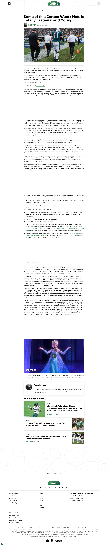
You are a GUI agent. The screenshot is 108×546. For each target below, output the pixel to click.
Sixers (41, 500)
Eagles (26, 13)
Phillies (41, 498)
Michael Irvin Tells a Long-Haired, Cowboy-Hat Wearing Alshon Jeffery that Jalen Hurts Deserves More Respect (64, 408)
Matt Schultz (50, 414)
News (41, 493)
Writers (51, 488)
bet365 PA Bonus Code (76, 498)
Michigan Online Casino (15, 520)
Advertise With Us (53, 474)
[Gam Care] (52, 540)
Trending (42, 507)
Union (41, 505)
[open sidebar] (9, 3)
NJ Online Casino (14, 518)
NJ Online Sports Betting (76, 500)
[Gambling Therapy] (58, 541)
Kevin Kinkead (33, 24)
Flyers (41, 503)
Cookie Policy (13, 503)
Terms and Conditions (15, 500)
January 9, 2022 (40, 86)
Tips (46, 488)
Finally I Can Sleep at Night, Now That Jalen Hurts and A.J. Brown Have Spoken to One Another (46, 438)
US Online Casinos (14, 513)
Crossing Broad (13, 493)
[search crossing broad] (98, 3)
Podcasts (57, 488)
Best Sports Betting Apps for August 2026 (82, 493)
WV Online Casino (14, 522)
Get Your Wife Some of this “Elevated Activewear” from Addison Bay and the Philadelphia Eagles (45, 424)
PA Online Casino (14, 515)
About (41, 488)
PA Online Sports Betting (76, 496)
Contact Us (65, 488)
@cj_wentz (28, 82)
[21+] (47, 540)
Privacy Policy (13, 498)
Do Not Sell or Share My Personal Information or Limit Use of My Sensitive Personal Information (54, 536)
